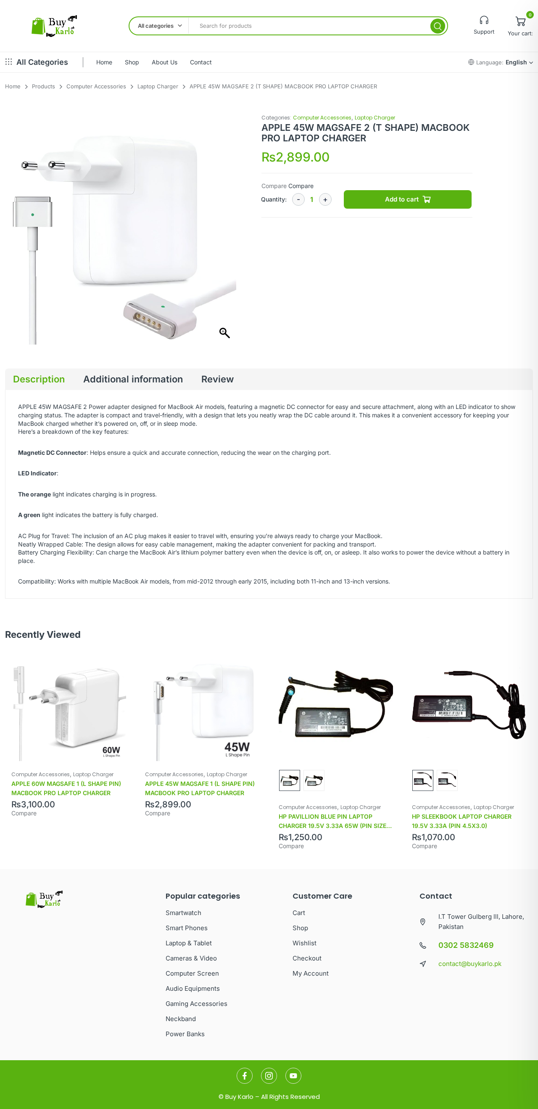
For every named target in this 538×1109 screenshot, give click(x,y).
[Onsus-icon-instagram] (269, 1076)
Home (104, 62)
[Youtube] (293, 1076)
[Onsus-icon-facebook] (245, 1076)
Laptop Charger (375, 117)
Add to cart (402, 199)
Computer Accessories (322, 117)
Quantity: (274, 199)
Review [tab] (217, 379)
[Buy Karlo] (54, 26)
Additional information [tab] (133, 379)
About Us (164, 62)
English (516, 62)
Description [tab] (39, 379)
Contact (201, 62)
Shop (132, 62)
